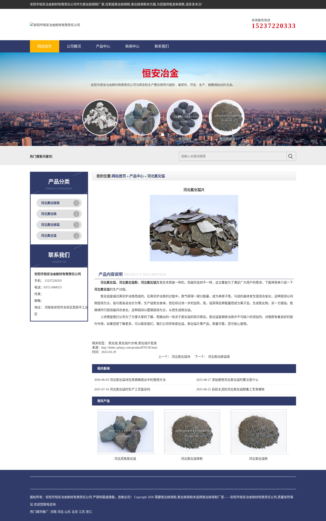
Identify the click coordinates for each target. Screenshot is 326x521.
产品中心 (137, 176)
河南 (53, 511)
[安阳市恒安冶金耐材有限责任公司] (55, 24)
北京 (75, 511)
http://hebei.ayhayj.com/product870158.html (129, 347)
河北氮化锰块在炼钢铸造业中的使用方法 (130, 379)
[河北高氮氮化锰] (125, 453)
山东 (68, 511)
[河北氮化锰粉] (259, 453)
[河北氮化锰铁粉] (192, 453)
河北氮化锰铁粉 (192, 458)
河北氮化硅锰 (50, 224)
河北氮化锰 (49, 235)
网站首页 (119, 176)
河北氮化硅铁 (50, 203)
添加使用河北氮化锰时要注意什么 (227, 379)
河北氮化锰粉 (258, 458)
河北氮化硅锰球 (218, 356)
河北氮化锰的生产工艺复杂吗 (122, 389)
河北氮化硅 (49, 214)
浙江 (89, 511)
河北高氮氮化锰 (125, 458)
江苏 (82, 511)
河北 (60, 511)
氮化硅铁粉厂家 (93, 4)
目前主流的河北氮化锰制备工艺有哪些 (230, 389)
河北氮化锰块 (181, 356)
